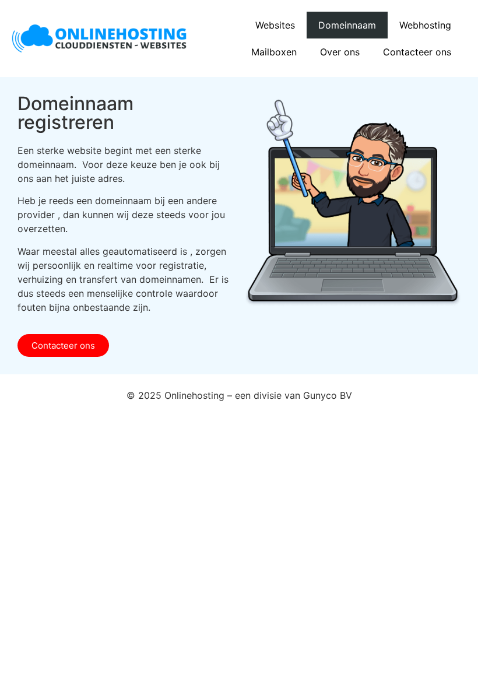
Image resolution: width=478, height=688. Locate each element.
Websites (275, 25)
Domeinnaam (347, 25)
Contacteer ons (417, 52)
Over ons (340, 52)
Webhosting (425, 25)
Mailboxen (274, 52)
